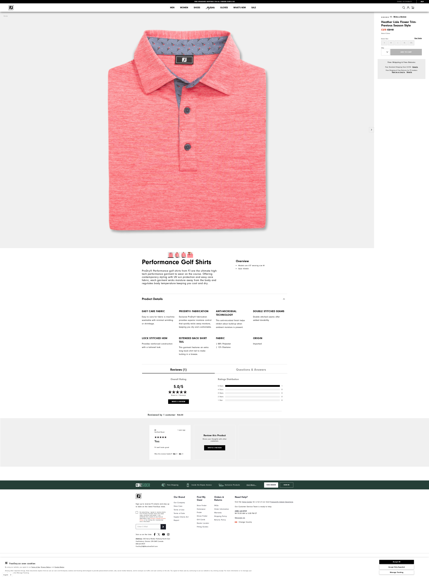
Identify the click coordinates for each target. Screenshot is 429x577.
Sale (253, 7)
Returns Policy (220, 520)
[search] (404, 7)
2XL (411, 43)
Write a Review (399, 17)
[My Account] (408, 7)
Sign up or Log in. (398, 72)
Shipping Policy (220, 516)
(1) (391, 17)
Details (415, 67)
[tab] (413, 7)
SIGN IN (286, 485)
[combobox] (7, 575)
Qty (382, 48)
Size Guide (418, 38)
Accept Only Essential (396, 567)
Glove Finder (202, 516)
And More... (251, 485)
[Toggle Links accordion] (183, 497)
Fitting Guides (202, 527)
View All (180, 415)
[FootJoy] (11, 7)
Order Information (221, 509)
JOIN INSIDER (271, 485)
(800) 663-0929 (241, 511)
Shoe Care (178, 506)
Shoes (197, 7)
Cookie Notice (59, 567)
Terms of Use (35, 567)
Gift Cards (201, 520)
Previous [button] (2, 129)
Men (172, 7)
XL (404, 43)
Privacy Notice (46, 567)
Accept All (397, 562)
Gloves (224, 7)
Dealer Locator (203, 523)
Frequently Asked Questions (281, 502)
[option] (187, 130)
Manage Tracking (396, 572)
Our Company (179, 503)
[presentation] (178, 370)
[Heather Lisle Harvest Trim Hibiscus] (187, 130)
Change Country (245, 522)
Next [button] (371, 129)
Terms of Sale (179, 513)
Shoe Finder (202, 506)
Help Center (247, 502)
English (5, 575)
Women (184, 7)
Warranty (218, 513)
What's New (239, 7)
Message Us (240, 518)
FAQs (216, 506)
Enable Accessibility (404, 2)
